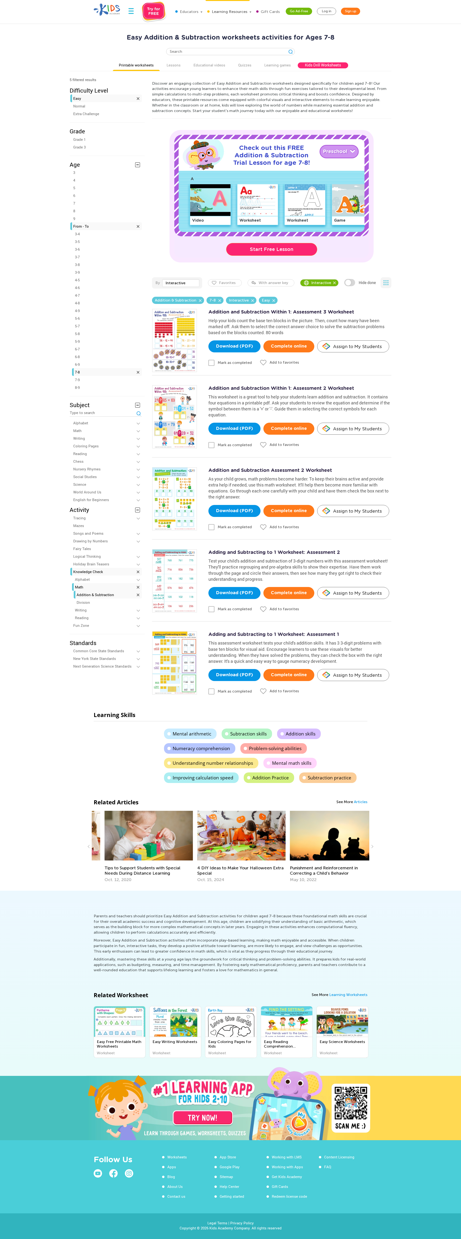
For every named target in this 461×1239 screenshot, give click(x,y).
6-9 (77, 364)
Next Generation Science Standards (102, 666)
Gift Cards (270, 11)
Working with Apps (287, 1166)
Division (83, 602)
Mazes (78, 525)
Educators (188, 11)
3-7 (77, 257)
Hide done (367, 282)
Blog (171, 1176)
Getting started (232, 1196)
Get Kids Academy (287, 1176)
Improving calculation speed (203, 778)
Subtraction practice (329, 778)
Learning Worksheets (348, 994)
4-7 (77, 295)
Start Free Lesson (271, 249)
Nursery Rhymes (87, 469)
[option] (138, 846)
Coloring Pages (86, 446)
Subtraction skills (248, 734)
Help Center (229, 1186)
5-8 (77, 333)
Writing (79, 438)
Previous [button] (89, 846)
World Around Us (87, 492)
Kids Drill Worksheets (323, 65)
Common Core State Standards (98, 650)
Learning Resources (229, 11)
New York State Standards (94, 658)
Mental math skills (291, 763)
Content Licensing (339, 1157)
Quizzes (244, 65)
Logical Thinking (87, 556)
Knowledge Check (88, 571)
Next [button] (371, 846)
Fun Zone (81, 625)
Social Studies (85, 476)
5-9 (77, 341)
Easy (77, 98)
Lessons (174, 65)
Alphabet (80, 423)
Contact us (176, 1196)
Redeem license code (289, 1196)
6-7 (77, 349)
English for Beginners (91, 499)
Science (79, 484)
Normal (79, 106)
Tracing (79, 518)
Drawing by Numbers (90, 541)
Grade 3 (79, 147)
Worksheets (177, 1157)
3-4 (77, 233)
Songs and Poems (88, 533)
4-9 (77, 310)
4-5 (77, 280)
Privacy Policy (242, 1223)
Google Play (230, 1166)
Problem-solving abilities (275, 748)
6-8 (77, 356)
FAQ (327, 1166)
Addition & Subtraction (95, 594)
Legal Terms (217, 1223)
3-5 (77, 241)
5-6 (77, 318)
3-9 (77, 272)
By (157, 282)
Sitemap (226, 1176)
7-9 (77, 379)
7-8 (77, 372)
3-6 (77, 249)
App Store (228, 1157)
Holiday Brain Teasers (91, 564)
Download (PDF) (234, 346)
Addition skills (300, 734)
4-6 (77, 287)
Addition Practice (270, 778)
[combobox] (180, 283)
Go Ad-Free (299, 11)
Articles (360, 802)
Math (77, 430)
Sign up (350, 11)
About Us (175, 1186)
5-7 (77, 326)
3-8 (77, 264)
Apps (171, 1166)
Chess (78, 461)
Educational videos (209, 65)
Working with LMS (287, 1157)
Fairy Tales (82, 548)
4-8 (77, 303)
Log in (326, 11)
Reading (80, 453)
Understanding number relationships (213, 763)
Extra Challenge (86, 113)
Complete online (289, 346)
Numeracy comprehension (201, 748)
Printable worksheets (136, 65)
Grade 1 (79, 139)
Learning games (277, 65)
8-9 (77, 387)
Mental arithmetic (192, 734)
